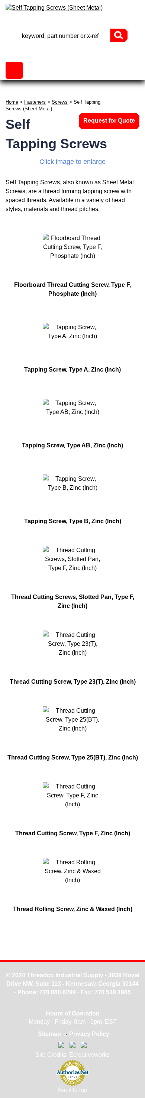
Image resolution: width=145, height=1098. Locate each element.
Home (12, 102)
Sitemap (49, 1034)
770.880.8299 (57, 992)
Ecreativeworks (89, 1055)
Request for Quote (109, 120)
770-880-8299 (72, 22)
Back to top (72, 1090)
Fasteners (35, 102)
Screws (60, 102)
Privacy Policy (89, 1034)
